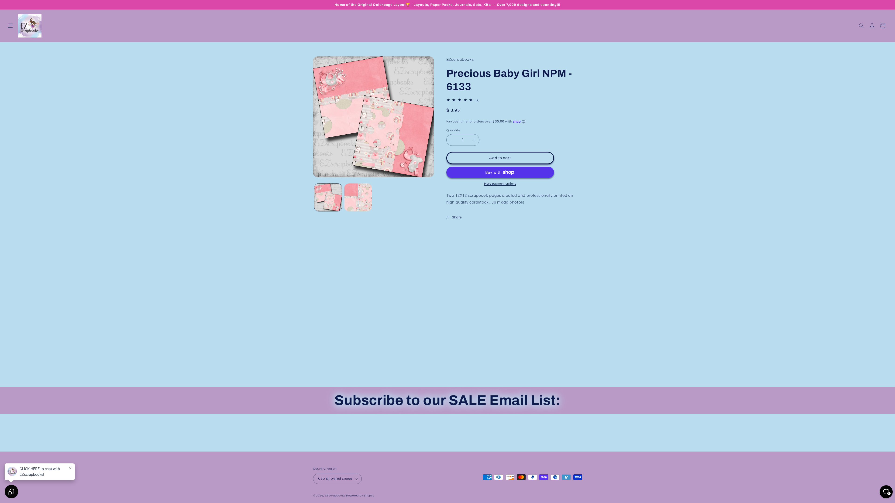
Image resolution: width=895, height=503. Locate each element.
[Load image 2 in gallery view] (358, 197)
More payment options (500, 183)
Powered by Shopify (360, 495)
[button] (10, 25)
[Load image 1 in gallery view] (328, 197)
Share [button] (457, 217)
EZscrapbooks (335, 495)
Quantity (453, 130)
